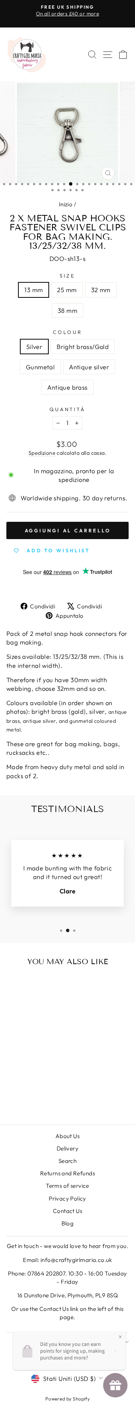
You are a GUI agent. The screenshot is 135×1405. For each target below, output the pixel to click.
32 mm (101, 290)
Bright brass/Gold (83, 346)
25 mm (66, 290)
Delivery (67, 1148)
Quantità (68, 409)
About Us (68, 1136)
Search (67, 1160)
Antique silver (89, 367)
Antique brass (67, 387)
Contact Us (67, 1211)
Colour (67, 332)
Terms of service (67, 1185)
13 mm (33, 290)
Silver (34, 346)
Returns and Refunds (67, 1173)
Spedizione (42, 453)
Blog (68, 1223)
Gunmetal (40, 367)
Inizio (65, 204)
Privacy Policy (67, 1198)
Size (67, 276)
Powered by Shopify (67, 1399)
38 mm (67, 310)
